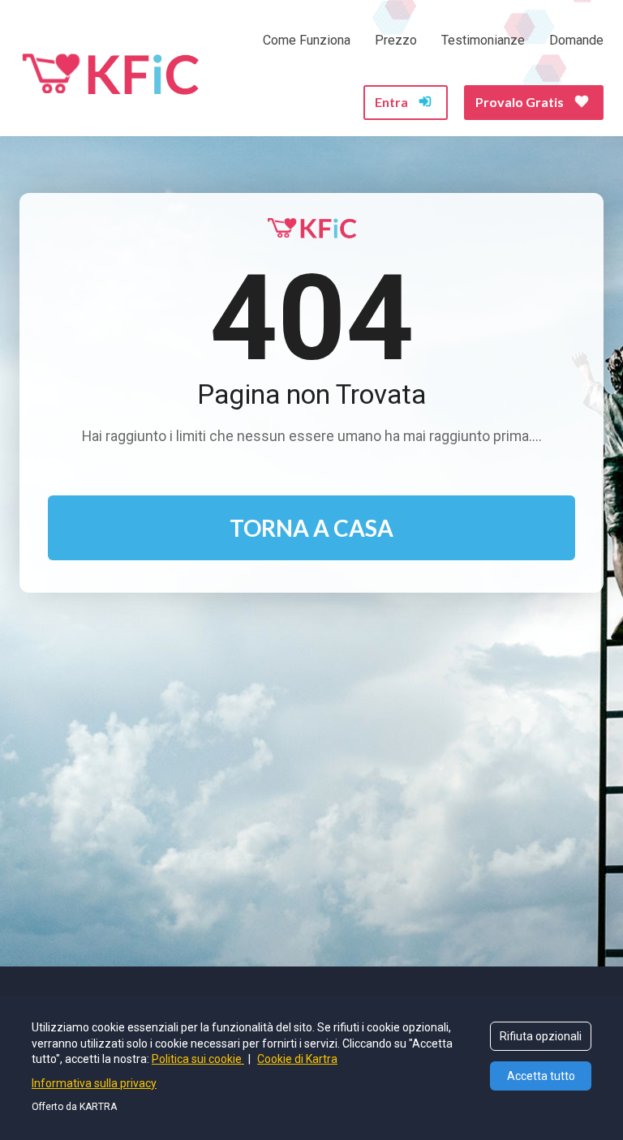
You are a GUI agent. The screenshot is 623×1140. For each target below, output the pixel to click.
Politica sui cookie (198, 1058)
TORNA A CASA (311, 528)
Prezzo (396, 40)
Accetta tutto (541, 1075)
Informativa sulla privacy (94, 1083)
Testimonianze (483, 40)
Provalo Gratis (519, 101)
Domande (576, 40)
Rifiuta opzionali (541, 1036)
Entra (391, 101)
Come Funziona (306, 40)
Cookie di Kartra (297, 1058)
